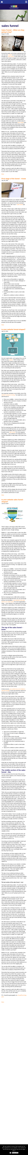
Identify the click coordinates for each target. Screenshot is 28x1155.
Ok (10, 1152)
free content (21, 122)
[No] (26, 1149)
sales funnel (11, 56)
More (2, 174)
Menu (26, 2)
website (10, 55)
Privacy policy (15, 1152)
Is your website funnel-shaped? (13, 329)
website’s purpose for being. (8, 395)
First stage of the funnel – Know (13, 179)
